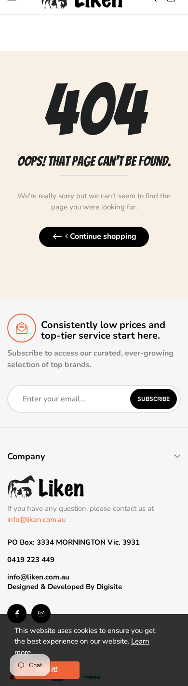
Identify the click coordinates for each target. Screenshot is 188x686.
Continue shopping (102, 236)
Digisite (109, 586)
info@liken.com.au (36, 519)
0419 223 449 (30, 559)
